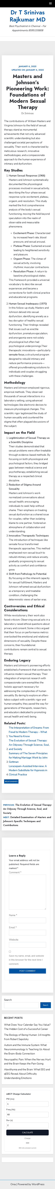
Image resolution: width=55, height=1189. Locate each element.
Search (8, 1000)
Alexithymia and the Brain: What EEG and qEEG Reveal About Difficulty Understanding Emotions (27, 1074)
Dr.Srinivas (27, 113)
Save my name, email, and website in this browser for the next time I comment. (26, 959)
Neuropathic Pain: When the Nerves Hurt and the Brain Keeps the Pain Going (27, 1062)
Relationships (11, 781)
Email (13, 927)
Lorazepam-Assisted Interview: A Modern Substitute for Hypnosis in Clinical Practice (28, 770)
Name (13, 915)
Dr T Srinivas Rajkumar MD (27, 16)
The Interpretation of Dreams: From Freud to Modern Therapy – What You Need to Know (29, 732)
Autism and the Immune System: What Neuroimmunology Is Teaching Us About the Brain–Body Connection (27, 1049)
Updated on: (28, 68)
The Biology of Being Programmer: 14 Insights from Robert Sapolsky (27, 1037)
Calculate (27, 1132)
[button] (51, 3)
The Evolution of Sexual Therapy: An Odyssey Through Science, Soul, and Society (29, 745)
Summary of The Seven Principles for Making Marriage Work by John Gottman (28, 758)
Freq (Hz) (10, 1109)
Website (13, 939)
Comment (15, 872)
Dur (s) (9, 1120)
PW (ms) (10, 1099)
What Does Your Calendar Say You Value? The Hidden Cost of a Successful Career (27, 1027)
